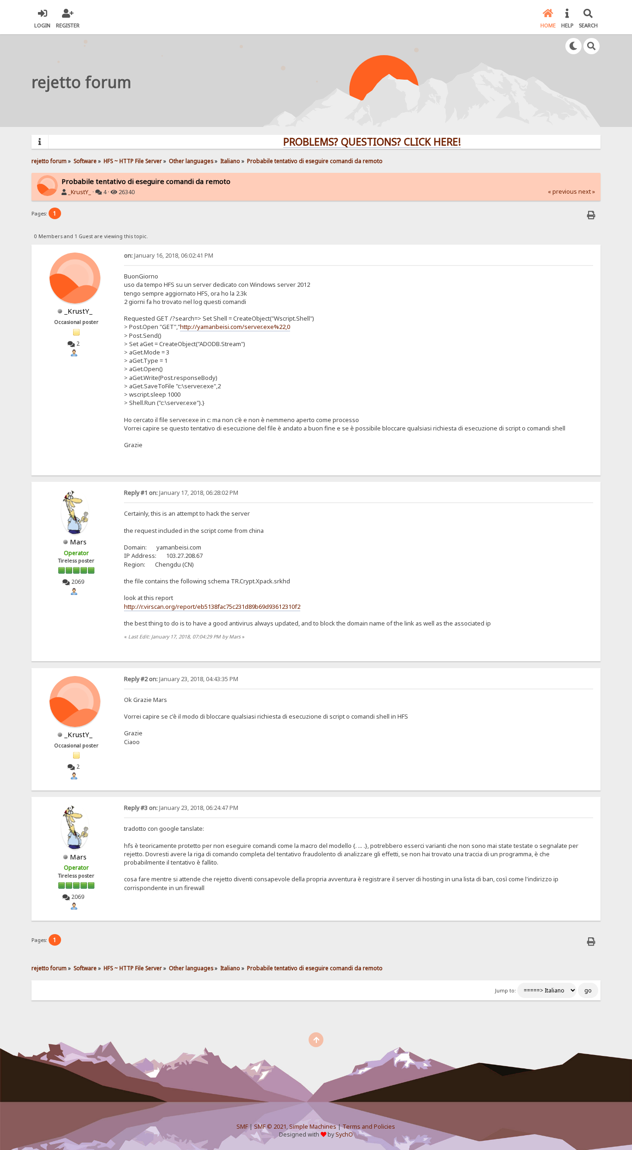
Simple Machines (312, 1127)
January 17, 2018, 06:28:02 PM (181, 493)
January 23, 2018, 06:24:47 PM (181, 808)
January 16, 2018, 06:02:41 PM (168, 255)
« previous (562, 192)
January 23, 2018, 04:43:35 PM (181, 679)
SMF (242, 1127)
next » (586, 192)
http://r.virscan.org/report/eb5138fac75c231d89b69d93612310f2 (212, 606)
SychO (344, 1134)
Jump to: (505, 990)
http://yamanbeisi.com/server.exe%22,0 (235, 326)
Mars (78, 541)
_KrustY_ (79, 192)
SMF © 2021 (270, 1127)
